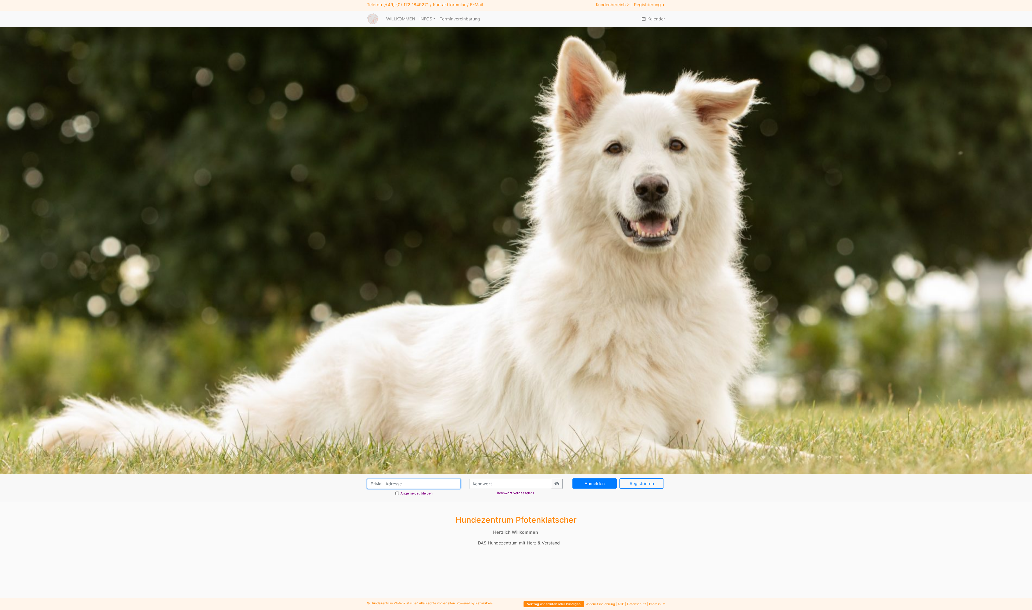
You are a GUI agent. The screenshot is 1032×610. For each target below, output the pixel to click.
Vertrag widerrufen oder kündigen (553, 604)
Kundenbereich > (613, 4)
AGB (621, 604)
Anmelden (595, 483)
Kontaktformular (449, 4)
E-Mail (476, 4)
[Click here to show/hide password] (557, 484)
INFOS (426, 18)
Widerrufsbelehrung (600, 604)
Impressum (657, 604)
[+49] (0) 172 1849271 (406, 4)
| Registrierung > (648, 4)
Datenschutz (636, 604)
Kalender (653, 18)
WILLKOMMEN (400, 18)
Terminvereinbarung (460, 18)
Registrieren (642, 483)
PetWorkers (484, 603)
